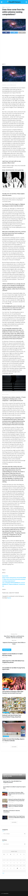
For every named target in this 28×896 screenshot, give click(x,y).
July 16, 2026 (5, 718)
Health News (8, 7)
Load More (14, 746)
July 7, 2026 (4, 17)
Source (9, 598)
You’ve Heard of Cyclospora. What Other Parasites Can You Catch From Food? (16, 794)
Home (3, 7)
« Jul (3, 873)
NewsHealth (6, 893)
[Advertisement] (14, 49)
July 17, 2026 (5, 657)
